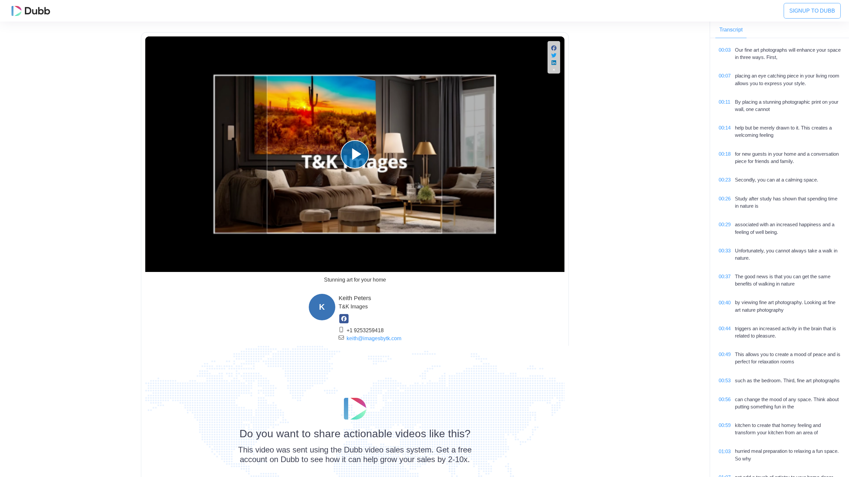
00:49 (725, 354)
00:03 (725, 50)
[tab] (731, 30)
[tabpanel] (779, 257)
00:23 (725, 180)
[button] (553, 49)
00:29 (725, 224)
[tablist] (779, 30)
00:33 (725, 250)
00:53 (725, 380)
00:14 (725, 128)
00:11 (724, 102)
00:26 (725, 198)
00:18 (725, 154)
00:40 (725, 302)
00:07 (725, 76)
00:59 (725, 425)
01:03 (725, 451)
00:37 (725, 276)
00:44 (725, 328)
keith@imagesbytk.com (374, 338)
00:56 (725, 399)
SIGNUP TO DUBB (812, 11)
